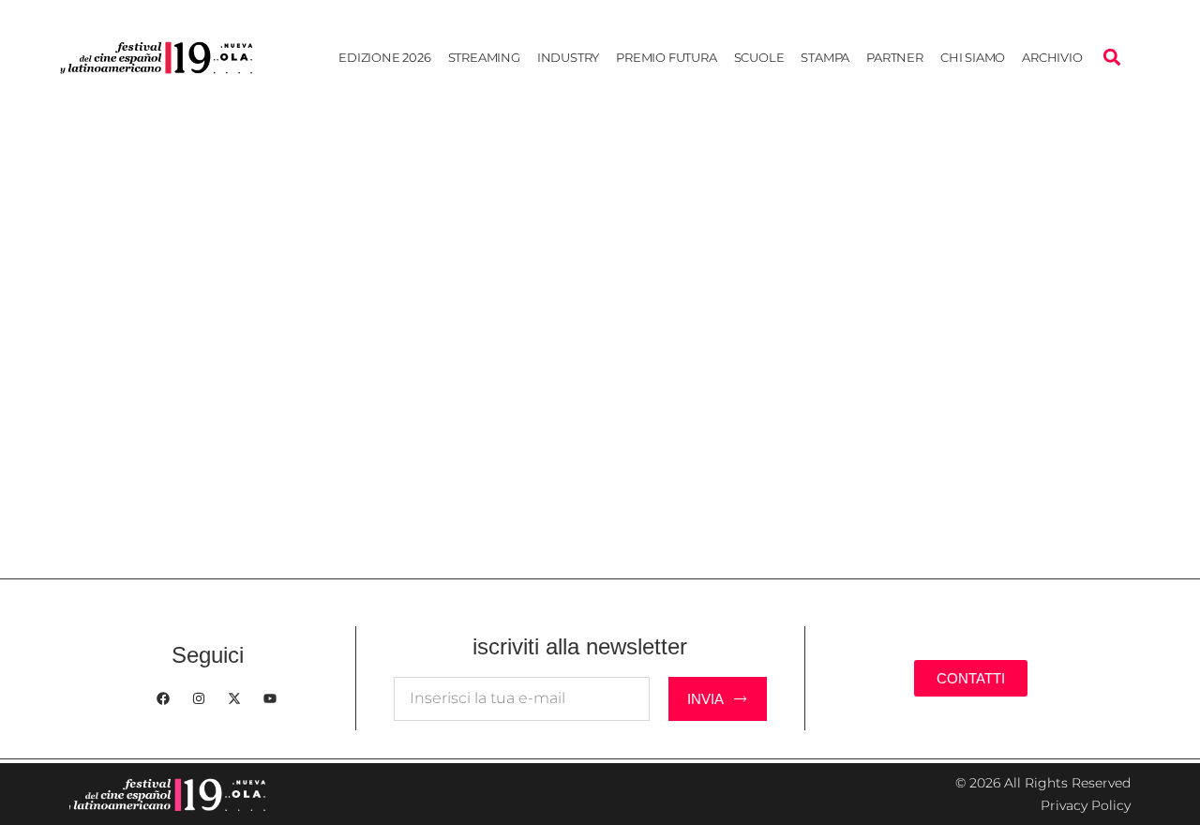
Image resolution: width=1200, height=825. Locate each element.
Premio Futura (666, 57)
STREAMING (484, 57)
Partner (894, 57)
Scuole (759, 57)
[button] (1111, 57)
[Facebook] (163, 698)
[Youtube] (270, 698)
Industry (568, 57)
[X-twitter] (234, 698)
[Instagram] (199, 698)
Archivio (1052, 57)
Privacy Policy (1086, 805)
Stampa (825, 57)
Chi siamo (972, 57)
